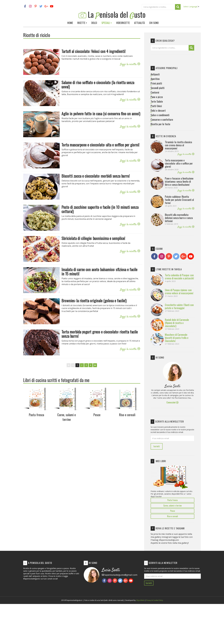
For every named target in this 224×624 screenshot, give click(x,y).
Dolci (94, 23)
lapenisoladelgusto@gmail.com (120, 574)
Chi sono (154, 23)
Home (70, 23)
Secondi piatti (157, 88)
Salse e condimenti (160, 115)
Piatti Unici (156, 106)
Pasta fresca (172, 500)
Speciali (107, 23)
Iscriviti (156, 446)
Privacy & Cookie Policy (154, 600)
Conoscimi (171, 402)
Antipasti (155, 74)
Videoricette (123, 23)
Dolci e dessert (158, 110)
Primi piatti (156, 83)
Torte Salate (157, 101)
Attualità (139, 23)
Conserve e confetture (162, 119)
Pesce (172, 510)
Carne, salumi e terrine (172, 505)
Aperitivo (155, 79)
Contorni (155, 92)
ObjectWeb (140, 600)
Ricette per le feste (160, 124)
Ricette (82, 23)
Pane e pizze (157, 97)
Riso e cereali (172, 516)
